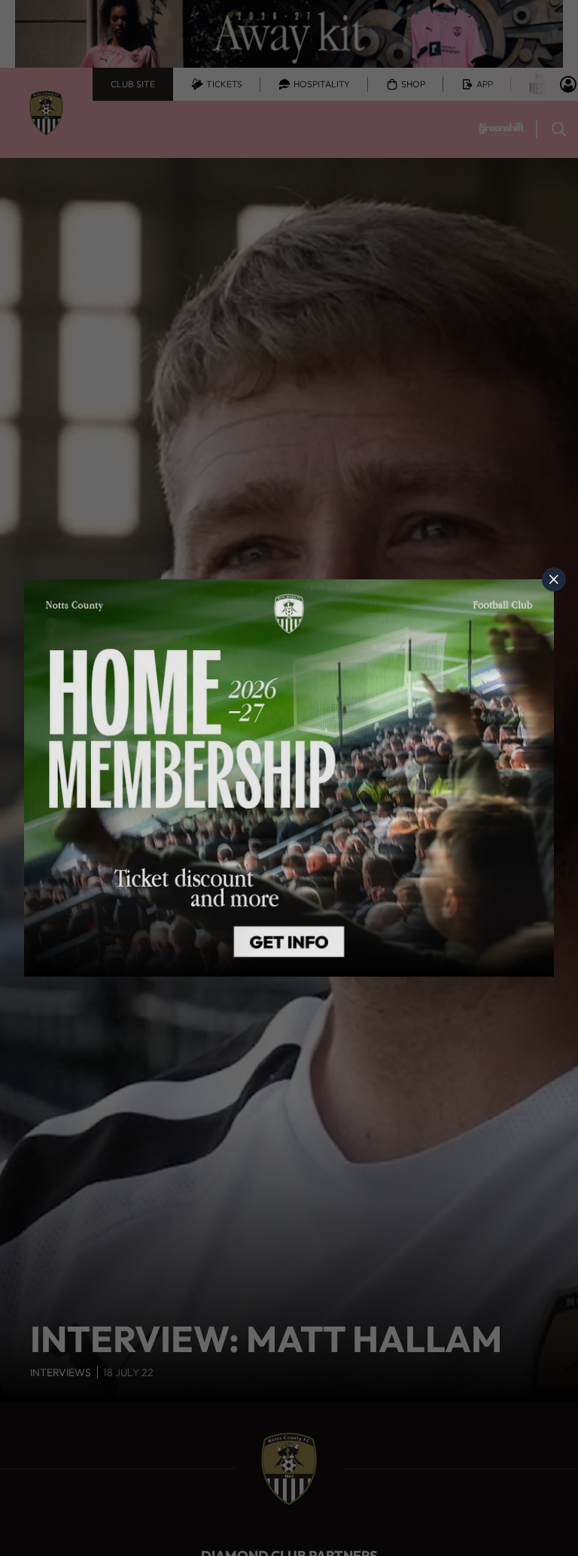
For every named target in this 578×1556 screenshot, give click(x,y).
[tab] (554, 579)
